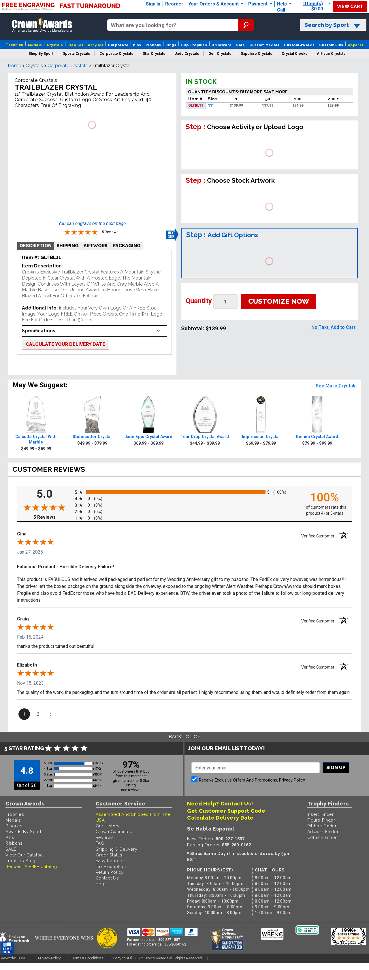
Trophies (14, 45)
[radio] (184, 492)
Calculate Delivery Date (220, 818)
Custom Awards (299, 45)
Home (14, 65)
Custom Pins (331, 45)
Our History (108, 825)
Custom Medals (264, 45)
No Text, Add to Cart (333, 327)
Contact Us (107, 877)
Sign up (335, 767)
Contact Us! (237, 804)
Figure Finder (321, 820)
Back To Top (184, 736)
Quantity (199, 301)
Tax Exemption (111, 866)
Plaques (75, 45)
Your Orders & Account (214, 4)
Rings (170, 45)
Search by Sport (326, 25)
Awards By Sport (23, 831)
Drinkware (221, 45)
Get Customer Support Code (226, 811)
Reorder (174, 4)
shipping (68, 245)
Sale (240, 45)
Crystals (55, 45)
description (36, 245)
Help (282, 4)
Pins (137, 45)
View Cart (350, 6)
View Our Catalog (24, 854)
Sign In (153, 4)
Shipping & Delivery (117, 849)
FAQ (100, 843)
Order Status (109, 854)
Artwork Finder (323, 831)
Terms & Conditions (87, 958)
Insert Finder (320, 814)
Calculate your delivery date (65, 344)
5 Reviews (52, 517)
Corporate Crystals (68, 65)
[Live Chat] (7, 948)
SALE (10, 849)
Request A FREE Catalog (31, 866)
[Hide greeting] (65, 874)
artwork (96, 245)
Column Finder (322, 837)
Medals (35, 45)
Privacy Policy (292, 780)
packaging (127, 245)
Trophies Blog (20, 860)
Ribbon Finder (322, 825)
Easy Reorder (110, 860)
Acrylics (95, 45)
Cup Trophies (194, 45)
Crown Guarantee (114, 831)
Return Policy (110, 872)
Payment (258, 4)
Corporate (118, 45)
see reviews (131, 790)
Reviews (105, 837)
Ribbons (153, 45)
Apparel (355, 45)
